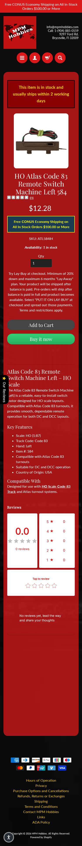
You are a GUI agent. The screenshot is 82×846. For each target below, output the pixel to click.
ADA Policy (41, 822)
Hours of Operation (41, 780)
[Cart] (47, 57)
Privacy (41, 785)
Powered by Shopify (41, 837)
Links (41, 817)
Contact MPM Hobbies (41, 812)
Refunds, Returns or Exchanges (41, 796)
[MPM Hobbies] (19, 32)
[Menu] (22, 57)
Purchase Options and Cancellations (41, 791)
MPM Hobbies (39, 833)
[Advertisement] (41, 686)
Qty (41, 256)
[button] (57, 521)
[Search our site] (60, 57)
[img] (17, 198)
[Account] (34, 57)
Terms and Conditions (41, 806)
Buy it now (41, 339)
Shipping (41, 801)
